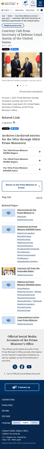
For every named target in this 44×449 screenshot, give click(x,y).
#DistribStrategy (23, 239)
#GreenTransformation (26, 255)
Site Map (5, 410)
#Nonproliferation (24, 301)
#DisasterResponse (25, 246)
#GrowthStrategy (24, 236)
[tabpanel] (22, 67)
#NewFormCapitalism (26, 233)
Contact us (25, 5)
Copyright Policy (8, 399)
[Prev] (4, 64)
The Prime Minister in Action (26, 15)
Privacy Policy (7, 405)
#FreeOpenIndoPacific (26, 295)
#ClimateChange (23, 310)
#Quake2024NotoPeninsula (28, 249)
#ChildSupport (22, 258)
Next (42, 10)
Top (3, 15)
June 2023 (6, 18)
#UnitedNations (23, 288)
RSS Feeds (6, 416)
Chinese (34, 423)
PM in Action (30, 10)
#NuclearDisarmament (26, 298)
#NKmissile (21, 216)
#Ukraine (37, 291)
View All (39, 197)
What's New (19, 10)
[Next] (39, 64)
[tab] (17, 85)
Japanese (8, 122)
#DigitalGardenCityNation (27, 261)
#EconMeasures (23, 252)
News (10, 15)
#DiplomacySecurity (13, 25)
